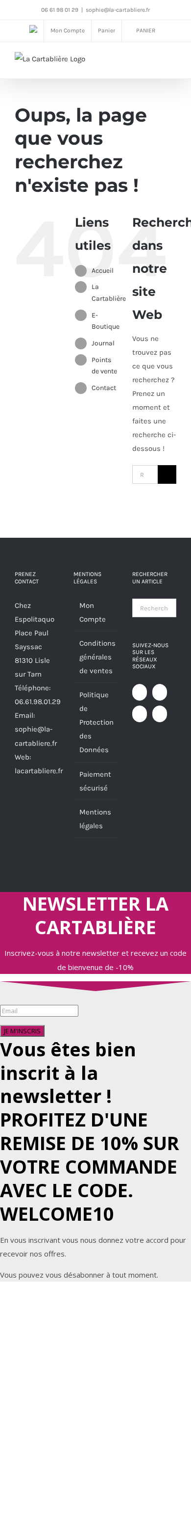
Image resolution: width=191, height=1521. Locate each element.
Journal (103, 343)
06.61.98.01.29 (38, 701)
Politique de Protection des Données (96, 722)
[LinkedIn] (159, 714)
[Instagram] (139, 714)
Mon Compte (92, 612)
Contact (104, 388)
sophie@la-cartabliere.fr (118, 9)
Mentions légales (95, 819)
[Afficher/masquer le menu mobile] (172, 62)
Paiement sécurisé (95, 781)
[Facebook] (139, 692)
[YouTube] (159, 692)
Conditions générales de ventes (96, 657)
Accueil (103, 270)
